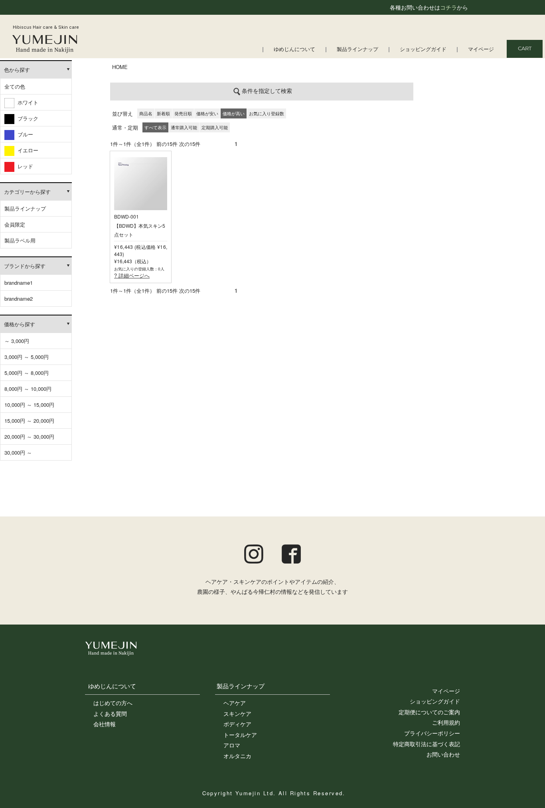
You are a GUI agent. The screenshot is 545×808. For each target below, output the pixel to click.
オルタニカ (237, 756)
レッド (23, 166)
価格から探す (19, 324)
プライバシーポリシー (432, 733)
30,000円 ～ (18, 452)
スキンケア (237, 713)
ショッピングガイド (423, 49)
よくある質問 (110, 713)
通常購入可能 (184, 127)
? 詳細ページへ (132, 275)
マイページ (481, 49)
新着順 (163, 113)
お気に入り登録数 (266, 113)
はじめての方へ (112, 703)
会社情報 (104, 724)
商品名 (145, 113)
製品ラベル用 (20, 240)
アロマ (231, 745)
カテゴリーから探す (27, 191)
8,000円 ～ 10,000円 (27, 388)
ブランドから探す (24, 266)
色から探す (17, 69)
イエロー (26, 150)
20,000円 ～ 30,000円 (29, 436)
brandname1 (18, 282)
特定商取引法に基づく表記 (426, 744)
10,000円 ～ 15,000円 (29, 404)
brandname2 (18, 298)
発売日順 (183, 113)
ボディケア (237, 724)
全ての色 (14, 86)
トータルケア (240, 735)
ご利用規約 (446, 722)
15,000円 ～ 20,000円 (29, 420)
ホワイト (26, 102)
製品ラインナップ (357, 49)
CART (524, 48)
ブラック (26, 118)
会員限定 (14, 224)
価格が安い (207, 113)
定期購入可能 (214, 127)
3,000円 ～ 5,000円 (26, 357)
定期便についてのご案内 (429, 712)
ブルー (23, 134)
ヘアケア (234, 703)
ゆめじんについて (294, 49)
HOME (120, 67)
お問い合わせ (443, 754)
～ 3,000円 (16, 341)
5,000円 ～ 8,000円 (26, 372)
